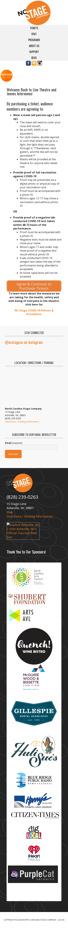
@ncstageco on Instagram (24, 342)
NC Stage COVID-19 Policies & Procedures (34, 312)
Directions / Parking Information (22, 421)
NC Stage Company (34, 13)
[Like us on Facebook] (28, 64)
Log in (61, 919)
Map (10, 512)
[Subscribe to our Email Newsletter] (34, 64)
